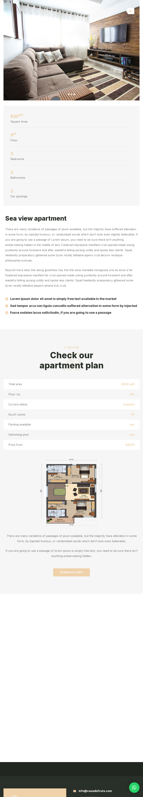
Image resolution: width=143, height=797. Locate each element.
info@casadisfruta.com (95, 791)
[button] (69, 94)
